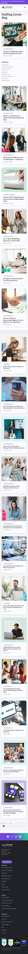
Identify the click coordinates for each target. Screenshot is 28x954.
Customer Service (6, 889)
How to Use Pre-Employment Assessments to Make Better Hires (13, 199)
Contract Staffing (5, 897)
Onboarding (4, 72)
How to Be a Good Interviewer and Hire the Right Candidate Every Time (13, 607)
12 (9, 826)
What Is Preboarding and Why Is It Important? (13, 367)
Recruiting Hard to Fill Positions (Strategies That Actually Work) (12, 527)
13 (12, 826)
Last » (24, 826)
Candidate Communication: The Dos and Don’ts (13, 280)
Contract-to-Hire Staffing (7, 900)
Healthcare (4, 873)
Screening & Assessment (7, 76)
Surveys (3, 933)
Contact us (6, 862)
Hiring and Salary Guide (7, 922)
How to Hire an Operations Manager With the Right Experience (14, 447)
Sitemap (9, 950)
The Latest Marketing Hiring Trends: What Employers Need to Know (13, 690)
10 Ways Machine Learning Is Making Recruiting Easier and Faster (12, 649)
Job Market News (6, 916)
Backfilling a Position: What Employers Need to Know (11, 487)
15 (17, 826)
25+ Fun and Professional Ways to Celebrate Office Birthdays (13, 771)
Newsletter (4, 930)
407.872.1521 (4, 854)
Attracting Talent (5, 65)
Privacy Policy (4, 950)
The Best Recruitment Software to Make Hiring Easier (13, 566)
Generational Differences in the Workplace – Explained (13, 159)
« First (10, 823)
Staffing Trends (5, 78)
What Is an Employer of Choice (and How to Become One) (13, 118)
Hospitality (4, 881)
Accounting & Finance (7, 867)
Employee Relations (6, 68)
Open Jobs (4, 919)
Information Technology (7, 870)
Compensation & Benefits (7, 67)
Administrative (5, 887)
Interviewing (4, 70)
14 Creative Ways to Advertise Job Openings (13, 731)
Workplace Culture (6, 80)
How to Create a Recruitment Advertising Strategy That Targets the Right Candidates (13, 811)
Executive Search (6, 905)
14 (15, 826)
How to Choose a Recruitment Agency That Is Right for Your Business (13, 320)
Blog (3, 927)
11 (6, 826)
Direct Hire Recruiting (6, 903)
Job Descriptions (5, 924)
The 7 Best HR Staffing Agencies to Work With (11, 240)
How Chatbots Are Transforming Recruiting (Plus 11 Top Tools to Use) (14, 407)
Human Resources (6, 878)
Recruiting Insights (6, 74)
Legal (3, 884)
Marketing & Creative (6, 876)
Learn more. (4, 3)
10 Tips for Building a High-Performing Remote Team (13, 53)
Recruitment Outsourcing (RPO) (9, 908)
